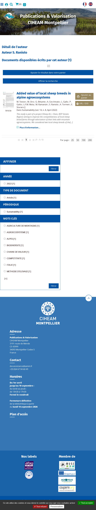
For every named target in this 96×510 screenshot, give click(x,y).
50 (78, 140)
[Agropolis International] (67, 481)
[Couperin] (67, 489)
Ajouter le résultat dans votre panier (48, 72)
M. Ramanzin (42, 104)
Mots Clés (10, 218)
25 (72, 140)
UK (90, 3)
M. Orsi (30, 101)
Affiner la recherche (48, 81)
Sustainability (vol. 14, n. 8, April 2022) (39, 110)
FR (84, 3)
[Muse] (67, 465)
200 (90, 140)
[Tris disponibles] (48, 65)
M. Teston (21, 101)
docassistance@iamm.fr (21, 366)
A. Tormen (65, 104)
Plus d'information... (30, 127)
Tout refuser (41, 506)
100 (83, 140)
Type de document (15, 190)
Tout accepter (87, 503)
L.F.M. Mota (29, 104)
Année (7, 176)
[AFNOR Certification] (29, 465)
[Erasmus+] (67, 473)
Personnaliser (56, 506)
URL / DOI (83, 103)
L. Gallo (64, 101)
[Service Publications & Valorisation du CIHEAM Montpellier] (9, 15)
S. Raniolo (53, 104)
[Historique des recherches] (24, 4)
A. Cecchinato (53, 101)
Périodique (11, 204)
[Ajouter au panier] (78, 96)
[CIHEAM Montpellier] (48, 313)
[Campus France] (29, 475)
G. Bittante (41, 101)
